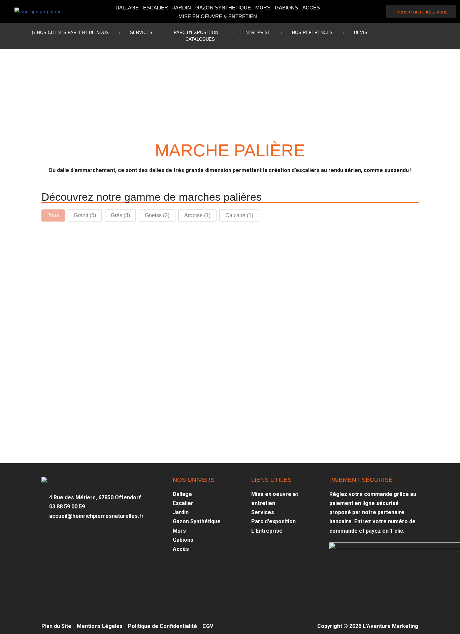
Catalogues (200, 39)
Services (141, 32)
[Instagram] (430, 32)
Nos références (312, 32)
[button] (373, 11)
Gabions (286, 7)
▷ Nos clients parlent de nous (70, 32)
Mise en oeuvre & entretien (217, 16)
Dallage (127, 7)
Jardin (181, 7)
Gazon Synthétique (223, 7)
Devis (360, 32)
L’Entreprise (255, 32)
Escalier (155, 7)
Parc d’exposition (196, 32)
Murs (262, 7)
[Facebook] (415, 32)
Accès (311, 7)
